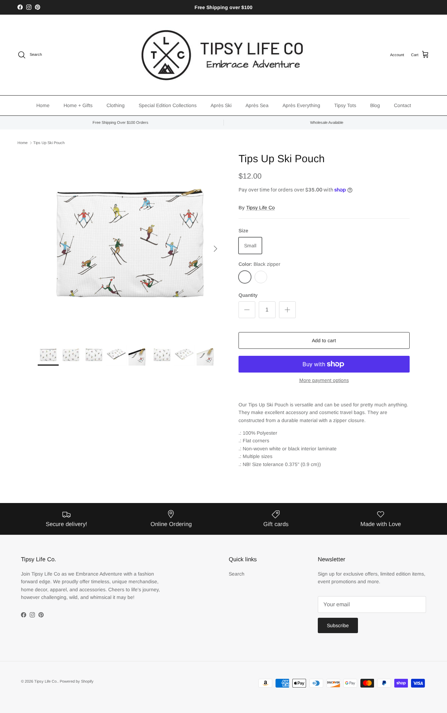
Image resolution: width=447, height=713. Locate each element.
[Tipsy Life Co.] (223, 55)
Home (43, 105)
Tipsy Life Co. (46, 681)
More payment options (324, 380)
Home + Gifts (78, 105)
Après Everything (301, 105)
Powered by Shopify (77, 681)
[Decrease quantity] (247, 309)
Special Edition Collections (168, 105)
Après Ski (221, 105)
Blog (375, 105)
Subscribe (338, 625)
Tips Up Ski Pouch (49, 143)
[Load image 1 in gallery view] (130, 245)
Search (236, 574)
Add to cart (324, 340)
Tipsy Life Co (260, 207)
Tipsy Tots (345, 105)
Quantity (248, 295)
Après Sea (257, 105)
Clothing (116, 105)
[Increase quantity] (287, 309)
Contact (402, 105)
